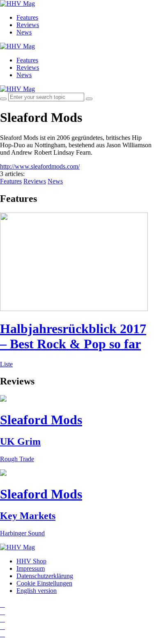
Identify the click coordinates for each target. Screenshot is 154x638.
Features (27, 17)
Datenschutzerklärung (44, 575)
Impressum (30, 568)
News (24, 32)
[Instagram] (2, 604)
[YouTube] (2, 619)
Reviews (27, 24)
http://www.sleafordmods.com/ (40, 166)
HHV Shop (31, 561)
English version (36, 590)
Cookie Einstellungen (44, 583)
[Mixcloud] (2, 626)
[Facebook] (2, 611)
